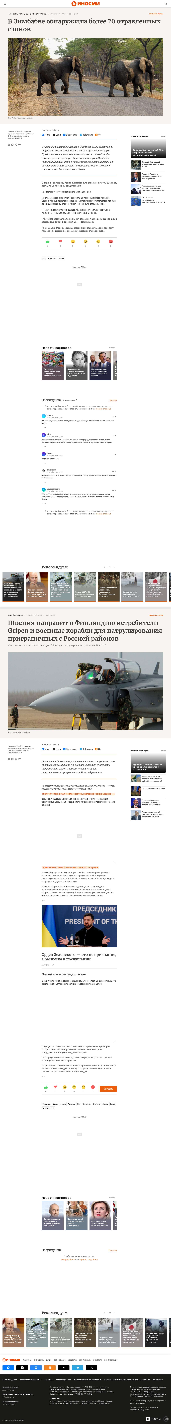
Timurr (50, 415)
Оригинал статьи (156, 14)
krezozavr (51, 470)
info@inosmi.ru (8, 1397)
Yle (9, 615)
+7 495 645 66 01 (9, 1404)
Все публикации (111, 1360)
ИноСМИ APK (158, 1380)
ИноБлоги (97, 1360)
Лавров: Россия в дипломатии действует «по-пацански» (152, 176)
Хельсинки (87, 1104)
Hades (49, 453)
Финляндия (18, 615)
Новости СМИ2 (79, 267)
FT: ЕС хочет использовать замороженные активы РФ (153, 200)
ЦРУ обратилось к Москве (153, 788)
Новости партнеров (148, 136)
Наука (48, 1360)
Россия (63, 1104)
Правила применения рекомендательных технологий (127, 1380)
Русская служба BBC (18, 14)
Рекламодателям (63, 1380)
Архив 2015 (52, 258)
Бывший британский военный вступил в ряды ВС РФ (153, 164)
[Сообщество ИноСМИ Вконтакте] (36, 1367)
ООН (52, 1108)
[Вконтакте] (70, 134)
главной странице (103, 409)
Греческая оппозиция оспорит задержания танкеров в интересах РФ (153, 188)
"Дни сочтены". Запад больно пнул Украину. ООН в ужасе (70, 867)
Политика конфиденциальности (87, 1380)
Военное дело (60, 1360)
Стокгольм (96, 1104)
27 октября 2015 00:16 (57, 14)
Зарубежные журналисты (31, 1380)
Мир (44, 258)
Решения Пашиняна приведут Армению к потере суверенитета (151, 802)
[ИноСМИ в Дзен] (22, 1367)
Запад (112, 1104)
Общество (72, 1360)
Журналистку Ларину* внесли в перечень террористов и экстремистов (147, 766)
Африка (61, 258)
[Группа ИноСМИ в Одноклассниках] (50, 1367)
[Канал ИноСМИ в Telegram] (77, 1367)
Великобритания (38, 14)
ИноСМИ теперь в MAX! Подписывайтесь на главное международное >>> (78, 794)
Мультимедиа (85, 1360)
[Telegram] (86, 134)
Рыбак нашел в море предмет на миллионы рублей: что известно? (152, 778)
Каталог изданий (10, 1380)
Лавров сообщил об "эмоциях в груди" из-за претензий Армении (152, 814)
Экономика (39, 1360)
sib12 (49, 434)
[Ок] (98, 134)
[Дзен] (57, 134)
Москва (105, 1104)
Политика (71, 1104)
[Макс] (46, 134)
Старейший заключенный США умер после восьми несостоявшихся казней (148, 152)
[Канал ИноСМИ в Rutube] (63, 1367)
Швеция (55, 1104)
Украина (46, 1108)
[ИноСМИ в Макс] (8, 1367)
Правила (113, 400)
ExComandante (53, 489)
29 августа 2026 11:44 (34, 615)
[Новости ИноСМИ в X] (91, 1367)
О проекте (49, 1380)
